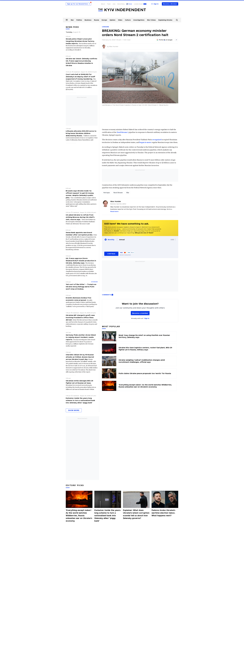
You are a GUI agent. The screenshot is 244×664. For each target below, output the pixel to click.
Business (88, 20)
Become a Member (170, 4)
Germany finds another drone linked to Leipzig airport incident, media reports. (81, 337)
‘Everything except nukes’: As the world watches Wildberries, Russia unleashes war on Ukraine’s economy (79, 515)
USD (172, 239)
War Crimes (151, 20)
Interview (94, 281)
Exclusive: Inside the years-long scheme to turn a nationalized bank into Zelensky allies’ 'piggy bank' (80, 400)
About (103, 4)
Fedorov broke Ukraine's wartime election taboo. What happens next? (163, 513)
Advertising (120, 4)
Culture (128, 20)
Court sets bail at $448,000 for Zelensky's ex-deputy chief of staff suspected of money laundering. (80, 76)
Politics (79, 20)
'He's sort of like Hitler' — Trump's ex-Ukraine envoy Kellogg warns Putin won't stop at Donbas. (81, 286)
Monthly (111, 239)
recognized (156, 140)
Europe (104, 20)
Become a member (140, 313)
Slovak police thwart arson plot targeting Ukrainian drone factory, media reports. (80, 41)
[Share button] (176, 40)
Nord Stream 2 (122, 132)
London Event (138, 4)
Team (109, 4)
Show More (73, 410)
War (72, 20)
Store (130, 4)
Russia (96, 20)
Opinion (112, 20)
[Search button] (176, 20)
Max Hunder (113, 46)
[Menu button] (67, 20)
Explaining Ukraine (165, 20)
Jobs (114, 4)
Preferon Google (166, 40)
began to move (145, 142)
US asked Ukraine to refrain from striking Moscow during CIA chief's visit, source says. (80, 217)
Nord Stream (118, 193)
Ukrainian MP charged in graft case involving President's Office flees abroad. (80, 317)
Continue (111, 254)
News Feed (72, 27)
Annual (122, 239)
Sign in (146, 318)
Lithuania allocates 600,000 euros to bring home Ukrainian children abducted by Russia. (81, 133)
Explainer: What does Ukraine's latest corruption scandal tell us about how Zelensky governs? (136, 514)
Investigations (138, 20)
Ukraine (105, 27)
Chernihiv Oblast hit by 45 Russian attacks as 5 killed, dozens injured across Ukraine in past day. (80, 357)
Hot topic (106, 193)
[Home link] (122, 9)
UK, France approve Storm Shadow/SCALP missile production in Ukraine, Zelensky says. (81, 260)
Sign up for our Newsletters (78, 4)
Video (120, 20)
